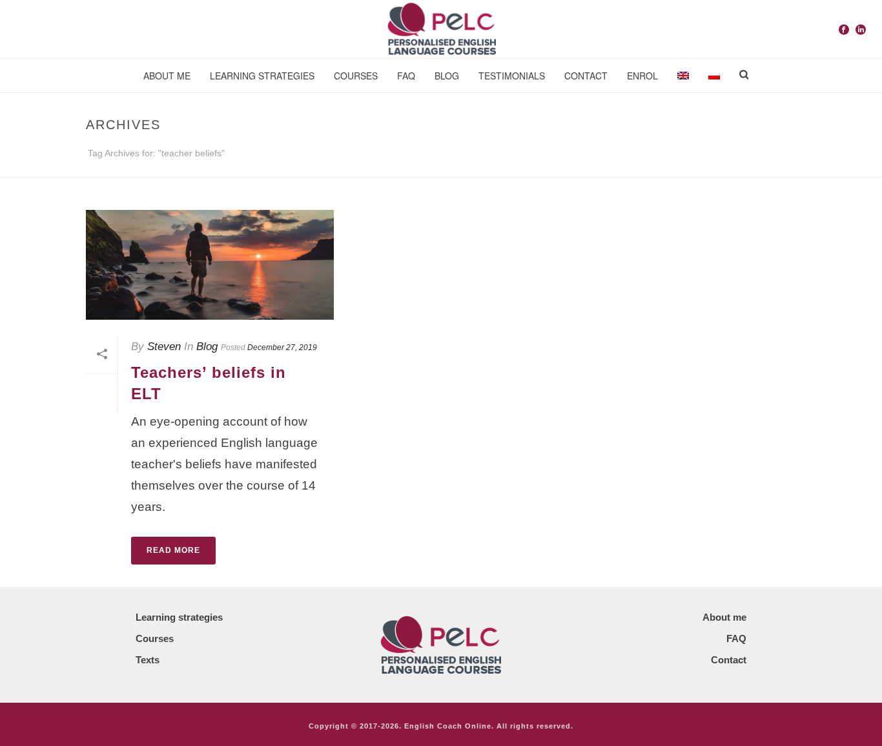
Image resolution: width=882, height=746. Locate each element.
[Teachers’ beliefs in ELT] (210, 265)
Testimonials (511, 75)
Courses (356, 75)
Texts (147, 659)
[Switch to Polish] (714, 75)
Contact (586, 75)
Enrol (642, 75)
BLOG (447, 75)
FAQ (406, 75)
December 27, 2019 (282, 347)
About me (166, 75)
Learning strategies (262, 75)
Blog (207, 346)
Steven (164, 346)
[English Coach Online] (441, 29)
